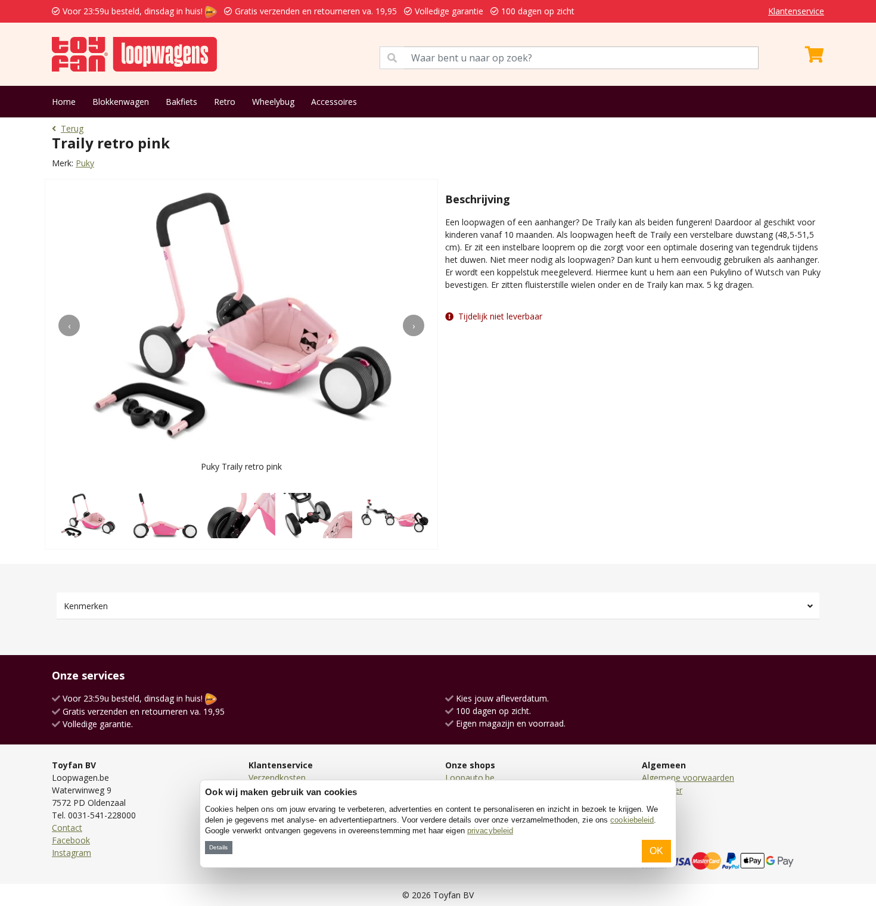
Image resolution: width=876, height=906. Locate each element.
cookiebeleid (632, 819)
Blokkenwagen (120, 101)
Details (218, 847)
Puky (85, 163)
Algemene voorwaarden (688, 777)
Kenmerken (86, 606)
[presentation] (69, 325)
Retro (224, 101)
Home (64, 101)
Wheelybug (273, 101)
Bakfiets (181, 101)
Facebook (71, 840)
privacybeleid (490, 830)
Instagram (71, 852)
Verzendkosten (277, 777)
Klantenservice (796, 11)
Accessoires (334, 101)
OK (656, 851)
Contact (67, 827)
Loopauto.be (470, 777)
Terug (72, 128)
